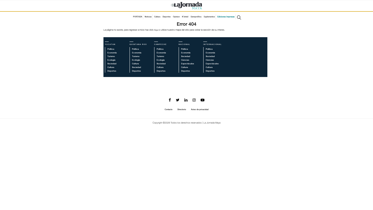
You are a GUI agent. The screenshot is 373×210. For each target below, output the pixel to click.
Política (110, 49)
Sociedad (111, 64)
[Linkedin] (186, 100)
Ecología (111, 60)
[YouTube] (202, 100)
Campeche (160, 44)
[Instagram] (194, 100)
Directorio (181, 109)
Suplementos (209, 17)
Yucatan (110, 44)
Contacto (169, 109)
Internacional (212, 44)
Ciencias (185, 60)
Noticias (148, 17)
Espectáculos (187, 64)
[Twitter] (178, 100)
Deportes (167, 17)
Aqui (156, 30)
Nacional (184, 44)
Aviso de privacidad (200, 109)
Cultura (157, 17)
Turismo (111, 56)
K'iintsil (185, 17)
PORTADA (137, 17)
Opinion (176, 17)
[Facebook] (170, 100)
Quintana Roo (138, 44)
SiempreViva (196, 17)
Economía (112, 53)
